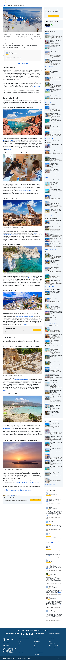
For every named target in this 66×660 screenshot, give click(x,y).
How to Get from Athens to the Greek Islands (56, 473)
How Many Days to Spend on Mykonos (55, 34)
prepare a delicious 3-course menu (25, 190)
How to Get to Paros (54, 478)
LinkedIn (7, 645)
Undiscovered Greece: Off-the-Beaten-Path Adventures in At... (55, 391)
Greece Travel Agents (54, 340)
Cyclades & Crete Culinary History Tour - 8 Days (16, 489)
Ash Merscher (11, 495)
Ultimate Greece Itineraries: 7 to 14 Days (56, 335)
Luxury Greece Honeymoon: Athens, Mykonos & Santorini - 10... (56, 384)
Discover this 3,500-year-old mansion (20, 379)
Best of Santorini (49, 138)
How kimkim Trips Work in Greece (55, 328)
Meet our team (37, 641)
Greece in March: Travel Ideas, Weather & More (55, 368)
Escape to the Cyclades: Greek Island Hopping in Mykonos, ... (55, 405)
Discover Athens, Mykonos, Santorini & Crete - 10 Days (56, 190)
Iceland (19, 645)
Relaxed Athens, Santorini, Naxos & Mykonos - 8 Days (56, 210)
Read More (8, 149)
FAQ (50, 641)
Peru (19, 647)
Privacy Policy (27, 658)
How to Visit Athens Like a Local (55, 281)
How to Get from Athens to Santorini (56, 430)
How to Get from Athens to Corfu (56, 424)
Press (35, 650)
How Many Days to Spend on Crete (55, 72)
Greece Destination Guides (51, 323)
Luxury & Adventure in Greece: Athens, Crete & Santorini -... (55, 183)
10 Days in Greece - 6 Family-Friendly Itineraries (55, 114)
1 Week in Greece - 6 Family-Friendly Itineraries (55, 120)
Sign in (64, 1)
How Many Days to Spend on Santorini (55, 107)
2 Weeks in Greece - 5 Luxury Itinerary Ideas (54, 412)
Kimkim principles (37, 647)
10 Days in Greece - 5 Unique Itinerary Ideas (54, 164)
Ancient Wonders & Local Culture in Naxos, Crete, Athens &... (55, 398)
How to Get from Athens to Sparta (56, 461)
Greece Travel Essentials (50, 249)
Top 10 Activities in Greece (55, 275)
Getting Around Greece (50, 484)
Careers (35, 645)
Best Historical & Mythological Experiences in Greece (56, 60)
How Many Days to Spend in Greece (56, 145)
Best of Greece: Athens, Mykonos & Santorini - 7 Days (55, 203)
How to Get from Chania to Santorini (55, 455)
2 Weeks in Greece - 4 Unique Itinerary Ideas (54, 170)
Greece (4, 5)
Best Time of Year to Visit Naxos (55, 239)
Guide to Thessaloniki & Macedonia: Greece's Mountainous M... (55, 292)
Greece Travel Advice (50, 286)
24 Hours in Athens (54, 317)
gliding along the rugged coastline (10, 140)
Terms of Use (20, 658)
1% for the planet (52, 647)
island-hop (8, 85)
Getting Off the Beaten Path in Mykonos (55, 46)
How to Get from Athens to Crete (56, 467)
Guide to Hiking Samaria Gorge (55, 83)
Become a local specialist (39, 652)
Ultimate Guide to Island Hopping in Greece (55, 305)
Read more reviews (22, 63)
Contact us (36, 643)
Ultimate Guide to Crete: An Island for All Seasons (56, 96)
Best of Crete (48, 102)
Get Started (37, 329)
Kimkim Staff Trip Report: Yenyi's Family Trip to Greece (55, 90)
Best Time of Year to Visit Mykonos (55, 41)
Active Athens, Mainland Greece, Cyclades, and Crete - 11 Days (19, 492)
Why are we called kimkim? (54, 645)
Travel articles (52, 643)
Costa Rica (20, 652)
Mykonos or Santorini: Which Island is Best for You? (55, 53)
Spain (19, 650)
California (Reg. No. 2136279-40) (8, 650)
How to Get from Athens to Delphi (56, 437)
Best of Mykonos (49, 66)
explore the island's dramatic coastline (27, 277)
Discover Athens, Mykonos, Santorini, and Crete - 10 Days (18, 490)
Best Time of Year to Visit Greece (55, 227)
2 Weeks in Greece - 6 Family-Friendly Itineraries (55, 126)
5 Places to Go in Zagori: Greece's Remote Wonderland (55, 261)
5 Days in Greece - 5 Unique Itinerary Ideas (56, 151)
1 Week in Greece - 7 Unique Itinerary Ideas (56, 157)
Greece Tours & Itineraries (51, 215)
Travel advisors (37, 654)
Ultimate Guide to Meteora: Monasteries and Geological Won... (56, 312)
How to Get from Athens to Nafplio (56, 443)
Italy (19, 643)
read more (21, 57)
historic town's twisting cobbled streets (24, 316)
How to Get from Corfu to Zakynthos (55, 449)
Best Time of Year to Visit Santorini (55, 132)
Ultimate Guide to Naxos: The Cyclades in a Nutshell (55, 299)
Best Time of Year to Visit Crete (55, 78)
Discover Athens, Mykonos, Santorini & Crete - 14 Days (56, 196)
